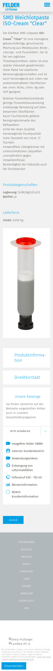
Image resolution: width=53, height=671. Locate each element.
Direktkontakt (27, 377)
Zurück (13, 520)
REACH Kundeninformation (25, 494)
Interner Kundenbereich (28, 451)
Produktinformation (30, 358)
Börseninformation (24, 484)
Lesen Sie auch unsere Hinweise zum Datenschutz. (26, 658)
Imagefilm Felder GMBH (27, 443)
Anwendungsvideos (25, 458)
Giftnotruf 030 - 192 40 (27, 477)
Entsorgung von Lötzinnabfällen (22, 468)
